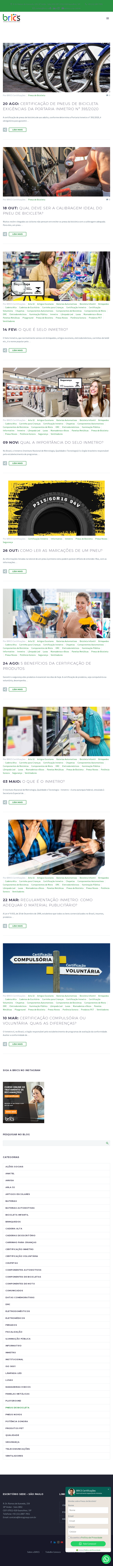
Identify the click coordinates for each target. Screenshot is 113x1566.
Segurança (43, 434)
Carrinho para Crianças (53, 307)
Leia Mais (17, 129)
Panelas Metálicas (11, 317)
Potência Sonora (78, 317)
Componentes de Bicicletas (69, 310)
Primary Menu (107, 18)
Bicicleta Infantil (88, 304)
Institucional (14, 1359)
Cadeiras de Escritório (29, 307)
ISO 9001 (11, 1366)
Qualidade (12, 1435)
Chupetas (19, 310)
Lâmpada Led (67, 314)
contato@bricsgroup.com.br (22, 1517)
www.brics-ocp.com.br (71, 8)
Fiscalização (14, 1332)
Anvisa (10, 1180)
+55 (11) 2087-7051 (95, 4)
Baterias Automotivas (66, 304)
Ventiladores (9, 321)
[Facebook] (50, 8)
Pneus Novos (62, 317)
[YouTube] (63, 8)
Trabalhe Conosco (53, 1552)
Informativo (8, 430)
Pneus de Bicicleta (36, 95)
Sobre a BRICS (33, 1552)
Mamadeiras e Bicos (93, 314)
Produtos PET (95, 317)
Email (71, 1516)
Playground (27, 317)
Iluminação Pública (38, 314)
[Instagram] (59, 8)
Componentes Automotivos (40, 310)
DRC (5, 314)
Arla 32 (31, 304)
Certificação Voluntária (22, 1256)
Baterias (11, 1201)
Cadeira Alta (11, 307)
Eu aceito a (86, 1537)
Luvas (78, 314)
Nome (71, 1505)
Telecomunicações (18, 1449)
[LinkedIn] (54, 8)
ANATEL (10, 1173)
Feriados (11, 1325)
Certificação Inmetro (76, 307)
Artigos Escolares (45, 304)
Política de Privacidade (76, 1552)
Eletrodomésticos (18, 314)
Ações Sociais (14, 1166)
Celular (71, 1526)
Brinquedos (103, 304)
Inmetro (54, 314)
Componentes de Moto (95, 310)
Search (107, 1143)
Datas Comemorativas (20, 1297)
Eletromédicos (15, 1318)
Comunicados (14, 1290)
